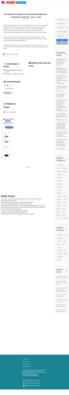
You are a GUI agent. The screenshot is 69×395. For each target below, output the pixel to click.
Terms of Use (26, 361)
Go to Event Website (10, 112)
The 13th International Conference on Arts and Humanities (61, 133)
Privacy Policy (26, 359)
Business (63, 214)
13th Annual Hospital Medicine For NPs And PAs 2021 (16, 204)
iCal (9, 88)
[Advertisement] (38, 179)
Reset (62, 43)
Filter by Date (61, 23)
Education (59, 193)
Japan (58, 259)
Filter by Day (61, 19)
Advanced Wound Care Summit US (11, 209)
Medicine (65, 218)
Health (5, 147)
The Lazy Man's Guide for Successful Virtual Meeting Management (61, 289)
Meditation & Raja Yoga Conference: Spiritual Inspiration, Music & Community (23, 207)
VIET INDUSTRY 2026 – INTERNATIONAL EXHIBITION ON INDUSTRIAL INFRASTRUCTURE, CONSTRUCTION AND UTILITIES (61, 105)
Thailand (59, 250)
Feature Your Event (27, 366)
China (63, 244)
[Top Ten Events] (3, 3)
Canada (59, 241)
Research (59, 205)
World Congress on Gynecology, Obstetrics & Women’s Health (61, 70)
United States (60, 235)
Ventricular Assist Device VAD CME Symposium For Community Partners (21, 199)
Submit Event (21, 2)
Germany (59, 247)
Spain (64, 241)
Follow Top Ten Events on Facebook (33, 385)
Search (62, 40)
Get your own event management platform (30, 375)
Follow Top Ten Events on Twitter (32, 380)
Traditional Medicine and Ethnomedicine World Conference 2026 (61, 115)
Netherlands (60, 256)
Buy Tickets (9, 127)
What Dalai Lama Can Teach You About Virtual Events (61, 283)
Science (59, 196)
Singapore (59, 238)
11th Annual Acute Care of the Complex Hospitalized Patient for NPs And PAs (23, 205)
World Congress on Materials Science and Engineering (61, 61)
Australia (59, 253)
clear (66, 19)
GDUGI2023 (7, 120)
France (65, 253)
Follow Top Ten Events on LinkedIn (33, 382)
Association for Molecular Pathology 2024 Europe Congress (18, 214)
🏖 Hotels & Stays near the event (40, 64)
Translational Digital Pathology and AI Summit (14, 212)
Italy (58, 244)
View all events (60, 149)
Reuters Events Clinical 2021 (9, 200)
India (65, 250)
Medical (64, 202)
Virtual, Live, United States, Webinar (15, 74)
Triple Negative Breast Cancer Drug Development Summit (17, 202)
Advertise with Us (27, 364)
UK (66, 235)
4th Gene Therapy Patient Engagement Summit (14, 210)
